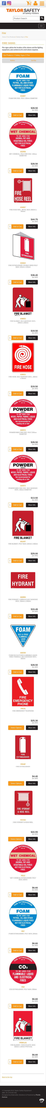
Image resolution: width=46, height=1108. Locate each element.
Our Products (11, 37)
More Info (31, 115)
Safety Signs (20, 37)
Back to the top (7, 1077)
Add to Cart (17, 115)
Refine (12, 60)
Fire (28, 55)
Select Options (16, 728)
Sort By (33, 60)
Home (4, 37)
